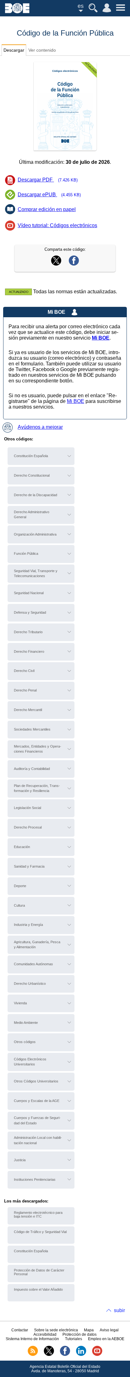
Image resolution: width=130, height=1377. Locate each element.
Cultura (19, 905)
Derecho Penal (25, 690)
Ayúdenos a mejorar (40, 427)
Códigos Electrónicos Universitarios (30, 1061)
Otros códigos (25, 1042)
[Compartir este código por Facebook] (74, 264)
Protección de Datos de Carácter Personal (39, 1272)
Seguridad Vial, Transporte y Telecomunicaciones (35, 573)
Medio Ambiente (26, 1022)
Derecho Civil (24, 671)
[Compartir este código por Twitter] (56, 264)
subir (119, 1310)
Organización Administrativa (35, 534)
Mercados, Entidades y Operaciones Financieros (37, 748)
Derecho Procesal (28, 827)
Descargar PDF (48, 179)
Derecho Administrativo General (31, 514)
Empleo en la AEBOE (106, 1339)
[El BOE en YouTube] (97, 1354)
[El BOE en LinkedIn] (81, 1354)
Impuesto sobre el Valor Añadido (38, 1289)
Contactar (19, 1330)
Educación (22, 847)
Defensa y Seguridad (30, 612)
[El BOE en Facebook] (65, 1354)
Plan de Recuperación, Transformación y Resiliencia (37, 788)
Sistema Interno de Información (32, 1339)
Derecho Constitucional (32, 475)
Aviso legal (109, 1330)
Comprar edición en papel (47, 209)
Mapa (89, 1330)
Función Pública (26, 553)
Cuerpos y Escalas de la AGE (36, 1101)
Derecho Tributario (28, 632)
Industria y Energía (28, 925)
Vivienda (20, 1003)
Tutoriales (73, 1339)
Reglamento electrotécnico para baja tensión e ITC (38, 1214)
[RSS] (33, 1354)
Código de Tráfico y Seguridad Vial (40, 1232)
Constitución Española (31, 456)
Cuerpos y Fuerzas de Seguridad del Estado (37, 1120)
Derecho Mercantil (28, 710)
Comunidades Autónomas (33, 964)
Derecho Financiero (29, 651)
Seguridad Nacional (29, 593)
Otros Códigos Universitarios (36, 1081)
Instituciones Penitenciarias (35, 1179)
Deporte (20, 886)
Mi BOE (75, 401)
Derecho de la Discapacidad (35, 495)
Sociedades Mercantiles (32, 729)
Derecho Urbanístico (30, 983)
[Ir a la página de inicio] (17, 11)
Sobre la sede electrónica (56, 1330)
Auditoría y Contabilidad (32, 769)
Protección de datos (79, 1334)
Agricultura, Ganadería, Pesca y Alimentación (37, 944)
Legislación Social (27, 808)
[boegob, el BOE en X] (49, 1354)
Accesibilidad (44, 1334)
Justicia (20, 1160)
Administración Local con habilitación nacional (38, 1140)
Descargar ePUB (49, 194)
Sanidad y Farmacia (29, 866)
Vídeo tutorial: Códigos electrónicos (57, 225)
